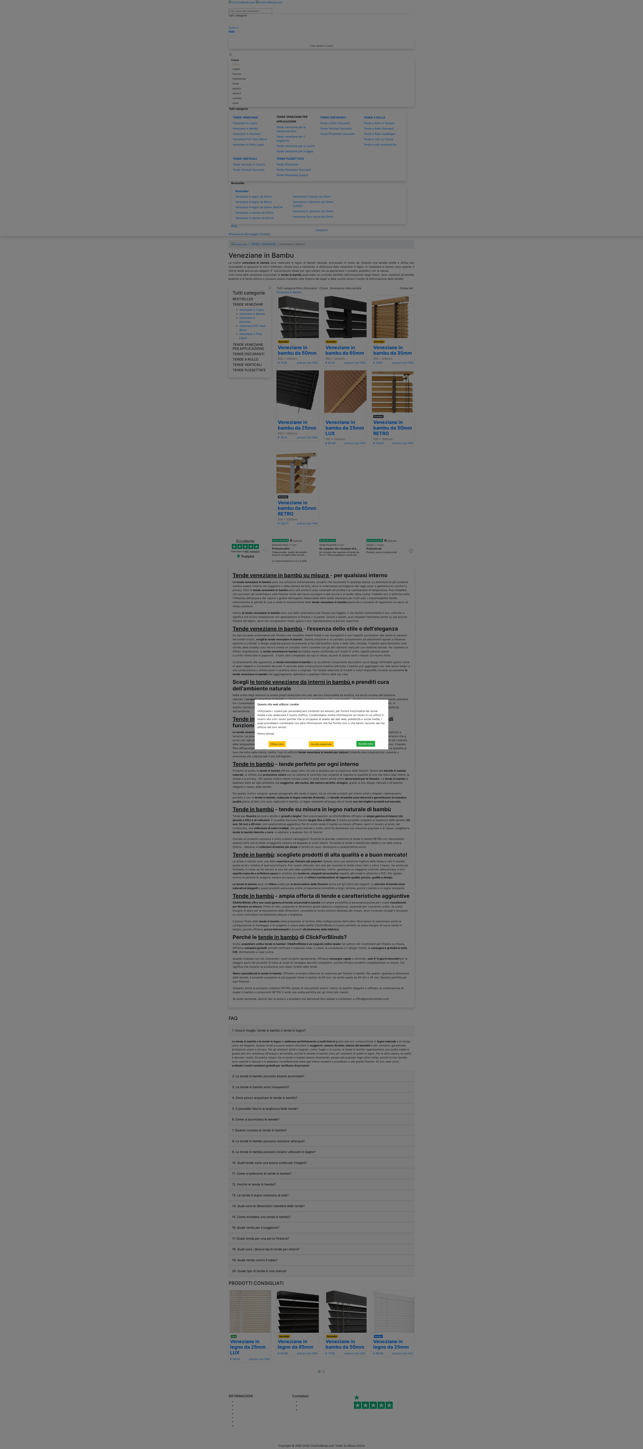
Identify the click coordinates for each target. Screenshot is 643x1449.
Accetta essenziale (321, 744)
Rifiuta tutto (277, 744)
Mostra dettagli (265, 733)
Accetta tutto (366, 743)
